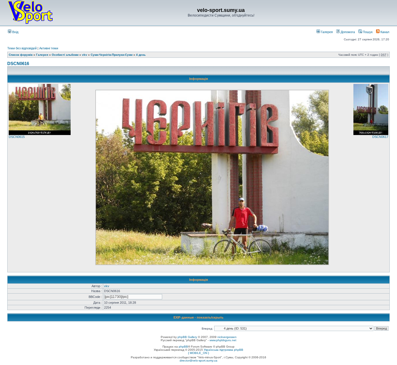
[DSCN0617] (370, 134)
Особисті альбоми (65, 54)
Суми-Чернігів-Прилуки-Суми (112, 54)
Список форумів (21, 54)
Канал (384, 32)
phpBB (183, 346)
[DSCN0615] (40, 134)
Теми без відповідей (22, 48)
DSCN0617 (380, 137)
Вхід (14, 32)
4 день (141, 54)
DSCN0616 (18, 63)
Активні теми (48, 48)
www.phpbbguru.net (223, 340)
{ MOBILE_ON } (198, 353)
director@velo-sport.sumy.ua (198, 360)
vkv (84, 54)
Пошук (367, 32)
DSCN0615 (17, 137)
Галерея (326, 32)
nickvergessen (227, 337)
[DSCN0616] (212, 264)
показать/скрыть (210, 317)
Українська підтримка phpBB (223, 349)
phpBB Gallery (187, 337)
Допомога (347, 32)
